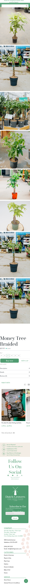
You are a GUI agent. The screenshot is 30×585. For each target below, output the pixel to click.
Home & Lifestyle (9, 578)
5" (4, 367)
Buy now (9, 372)
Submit (15, 530)
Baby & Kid (7, 581)
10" (19, 367)
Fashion (6, 575)
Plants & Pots (7, 569)
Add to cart (24, 372)
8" (15, 367)
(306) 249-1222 (8, 558)
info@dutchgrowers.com (15, 560)
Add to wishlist (3, 375)
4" (1, 367)
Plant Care (7, 572)
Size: (1, 364)
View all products (7, 444)
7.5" (12, 367)
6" (8, 367)
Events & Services (9, 567)
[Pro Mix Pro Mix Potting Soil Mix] (13, 417)
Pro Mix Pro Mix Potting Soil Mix (11, 434)
